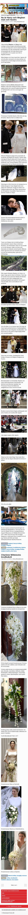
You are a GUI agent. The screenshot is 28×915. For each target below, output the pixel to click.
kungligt (3, 545)
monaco (24, 875)
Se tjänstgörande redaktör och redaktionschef (14, 909)
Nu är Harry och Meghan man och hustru (13, 18)
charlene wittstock (6, 879)
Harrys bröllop (17, 543)
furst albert (15, 879)
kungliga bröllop (19, 549)
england (10, 543)
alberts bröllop (12, 875)
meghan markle (5, 551)
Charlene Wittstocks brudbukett (11, 556)
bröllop (8, 878)
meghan (8, 545)
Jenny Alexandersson (19, 21)
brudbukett (9, 547)
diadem (23, 547)
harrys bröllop (10, 549)
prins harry (13, 551)
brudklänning (17, 547)
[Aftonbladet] (6, 2)
